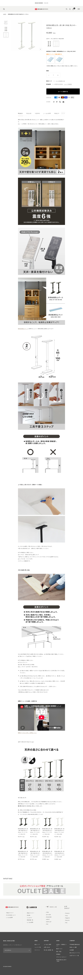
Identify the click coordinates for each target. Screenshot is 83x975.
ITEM (47, 912)
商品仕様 (28, 113)
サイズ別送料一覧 (60, 81)
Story (66, 915)
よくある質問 (47, 113)
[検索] (4, 9)
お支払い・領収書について (61, 945)
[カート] (73, 9)
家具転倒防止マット (23, 328)
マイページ (37, 950)
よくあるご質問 (47, 944)
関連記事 (56, 113)
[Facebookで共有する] (53, 102)
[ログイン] (70, 9)
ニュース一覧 (38, 947)
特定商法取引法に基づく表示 (61, 960)
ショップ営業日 (68, 84)
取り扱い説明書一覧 (48, 950)
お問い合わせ (47, 947)
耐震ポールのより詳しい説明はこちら (27, 733)
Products (67, 913)
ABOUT (48, 919)
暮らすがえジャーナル (75, 952)
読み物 (28, 915)
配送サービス (59, 948)
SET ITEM (48, 914)
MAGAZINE (48, 917)
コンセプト (29, 917)
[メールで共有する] (63, 102)
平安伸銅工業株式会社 (75, 944)
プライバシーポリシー (61, 957)
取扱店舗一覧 (30, 920)
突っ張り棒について (11, 915)
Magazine (67, 918)
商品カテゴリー (10, 912)
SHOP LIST (48, 921)
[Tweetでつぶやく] (60, 102)
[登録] (29, 950)
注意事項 (37, 113)
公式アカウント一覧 (74, 955)
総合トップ (37, 944)
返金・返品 (58, 951)
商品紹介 (20, 113)
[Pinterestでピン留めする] (56, 102)
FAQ (47, 924)
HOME (4, 14)
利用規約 (58, 954)
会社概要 (72, 950)
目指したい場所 (73, 947)
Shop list (67, 920)
